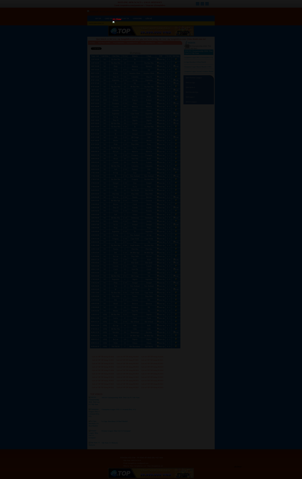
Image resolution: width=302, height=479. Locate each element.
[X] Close (117, 19)
